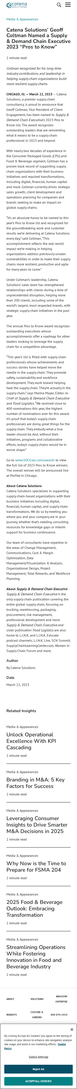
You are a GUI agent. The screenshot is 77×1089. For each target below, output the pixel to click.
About (10, 999)
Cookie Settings (38, 1057)
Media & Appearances (22, 19)
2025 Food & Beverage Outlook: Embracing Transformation (34, 909)
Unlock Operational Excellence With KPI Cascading (31, 741)
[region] (38, 1056)
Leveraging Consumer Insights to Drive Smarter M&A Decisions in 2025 (36, 825)
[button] (59, 5)
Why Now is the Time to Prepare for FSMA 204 (36, 867)
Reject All (38, 1069)
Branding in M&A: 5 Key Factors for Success (35, 783)
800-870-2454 (59, 1014)
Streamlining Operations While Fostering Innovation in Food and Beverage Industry (35, 957)
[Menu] (68, 5)
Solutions (37, 999)
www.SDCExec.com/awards (35, 460)
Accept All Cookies (38, 1081)
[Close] (72, 1029)
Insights (11, 1014)
